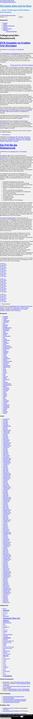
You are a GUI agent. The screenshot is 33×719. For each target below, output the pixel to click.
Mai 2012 (5, 598)
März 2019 (5, 507)
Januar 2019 (6, 508)
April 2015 (5, 550)
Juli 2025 (5, 427)
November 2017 (7, 519)
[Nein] (11, 718)
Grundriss (5, 357)
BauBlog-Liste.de (7, 28)
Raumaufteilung (6, 658)
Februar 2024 (6, 440)
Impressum (5, 30)
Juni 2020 (5, 491)
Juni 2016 (5, 536)
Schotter (4, 660)
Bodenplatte (6, 330)
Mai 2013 (5, 581)
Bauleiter (4, 608)
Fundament (6, 351)
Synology (2, 141)
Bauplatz (5, 326)
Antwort (15, 141)
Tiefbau (5, 396)
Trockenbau (6, 400)
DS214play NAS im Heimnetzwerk (12, 53)
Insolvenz (5, 364)
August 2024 (6, 433)
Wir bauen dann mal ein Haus (16, 5)
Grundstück (7, 638)
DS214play (12, 138)
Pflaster (5, 378)
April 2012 (5, 599)
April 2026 (5, 424)
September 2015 (7, 545)
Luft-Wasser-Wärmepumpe (8, 646)
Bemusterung (6, 329)
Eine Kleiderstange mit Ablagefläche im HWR (14, 700)
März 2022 (5, 470)
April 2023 (5, 452)
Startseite (5, 23)
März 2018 (5, 518)
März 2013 (5, 584)
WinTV (10, 141)
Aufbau (5, 319)
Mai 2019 (5, 504)
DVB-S (18, 138)
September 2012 (7, 592)
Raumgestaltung (7, 383)
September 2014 (7, 559)
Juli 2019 (5, 503)
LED (4, 645)
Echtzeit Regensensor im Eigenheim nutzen (13, 696)
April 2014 (5, 566)
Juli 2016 (5, 535)
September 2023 (7, 445)
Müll (4, 375)
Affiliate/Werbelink (6, 134)
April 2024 (5, 437)
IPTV (16, 137)
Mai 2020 (5, 493)
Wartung (5, 409)
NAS (23, 139)
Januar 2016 (6, 540)
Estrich (4, 344)
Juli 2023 (5, 448)
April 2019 (5, 505)
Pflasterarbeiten (6, 653)
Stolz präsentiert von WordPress (18, 713)
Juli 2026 (5, 420)
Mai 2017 (5, 525)
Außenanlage (6, 320)
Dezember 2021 (7, 473)
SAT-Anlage (27, 137)
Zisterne (5, 413)
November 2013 (7, 573)
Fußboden (5, 353)
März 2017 (5, 528)
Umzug (5, 403)
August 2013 (6, 577)
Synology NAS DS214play (9, 218)
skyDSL (2, 158)
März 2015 (5, 552)
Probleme (5, 382)
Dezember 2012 (7, 588)
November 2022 (7, 459)
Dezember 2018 (7, 510)
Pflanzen (5, 652)
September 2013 (7, 575)
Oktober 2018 (6, 511)
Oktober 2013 (6, 574)
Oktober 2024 (6, 431)
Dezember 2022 (7, 458)
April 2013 (5, 582)
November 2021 (7, 475)
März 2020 (5, 496)
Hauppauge (27, 138)
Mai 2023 (5, 451)
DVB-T (22, 138)
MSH (4, 649)
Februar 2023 (6, 455)
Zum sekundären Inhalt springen (8, 2)
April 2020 (5, 494)
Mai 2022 (5, 468)
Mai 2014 (5, 564)
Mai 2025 (5, 428)
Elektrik (5, 341)
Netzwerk (20, 137)
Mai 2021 (5, 482)
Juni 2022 (5, 466)
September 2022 (7, 462)
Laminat (5, 372)
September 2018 (7, 512)
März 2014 (5, 567)
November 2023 (7, 442)
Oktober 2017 (6, 521)
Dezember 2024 (7, 430)
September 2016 (7, 533)
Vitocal (4, 668)
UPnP (6, 141)
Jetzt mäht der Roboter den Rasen (11, 702)
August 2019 (6, 501)
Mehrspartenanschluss (7, 648)
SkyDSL (25, 309)
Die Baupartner (7, 336)
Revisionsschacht (7, 385)
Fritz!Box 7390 (6, 155)
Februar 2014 (6, 568)
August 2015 (6, 546)
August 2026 (6, 419)
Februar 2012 (6, 602)
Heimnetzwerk (11, 139)
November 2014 (7, 556)
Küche (4, 371)
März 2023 (5, 454)
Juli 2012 (5, 595)
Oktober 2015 (6, 543)
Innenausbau (6, 362)
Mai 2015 (5, 549)
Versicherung (6, 404)
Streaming (28, 139)
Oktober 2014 (6, 557)
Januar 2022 (6, 472)
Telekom (4, 664)
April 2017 (5, 526)
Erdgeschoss (6, 627)
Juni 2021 (5, 480)
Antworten (17, 310)
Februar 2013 (6, 585)
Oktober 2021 (6, 476)
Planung (6, 655)
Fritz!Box (2, 309)
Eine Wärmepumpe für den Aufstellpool (20, 682)
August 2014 (6, 560)
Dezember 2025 (7, 426)
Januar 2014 (6, 570)
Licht (4, 374)
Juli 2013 (5, 578)
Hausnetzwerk (3, 139)
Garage (5, 354)
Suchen (2, 17)
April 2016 (5, 538)
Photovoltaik (6, 379)
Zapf (4, 672)
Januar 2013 (6, 587)
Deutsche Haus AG (11, 618)
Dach (4, 332)
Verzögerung (6, 406)
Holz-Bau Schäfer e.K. (8, 640)
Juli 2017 (5, 522)
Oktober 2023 (6, 444)
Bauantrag (5, 325)
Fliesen (5, 350)
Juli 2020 (5, 490)
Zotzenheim (7, 676)
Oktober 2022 (6, 461)
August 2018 (6, 514)
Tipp (4, 397)
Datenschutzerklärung (11, 31)
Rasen (4, 657)
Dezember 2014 (7, 554)
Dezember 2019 (7, 497)
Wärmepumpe (6, 671)
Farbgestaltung (6, 346)
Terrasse (5, 395)
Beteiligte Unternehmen (9, 26)
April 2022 (5, 469)
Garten (4, 355)
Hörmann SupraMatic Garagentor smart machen (14, 699)
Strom (4, 392)
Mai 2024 (5, 435)
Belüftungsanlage (7, 327)
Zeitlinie (5, 24)
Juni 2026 (5, 421)
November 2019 (7, 498)
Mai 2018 (5, 515)
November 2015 (7, 542)
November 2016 (7, 532)
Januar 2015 (6, 553)
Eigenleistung (6, 340)
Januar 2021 (6, 484)
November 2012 (7, 589)
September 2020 (7, 487)
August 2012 (6, 594)
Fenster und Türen (7, 347)
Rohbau (5, 386)
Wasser (5, 410)
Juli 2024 (5, 434)
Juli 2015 (5, 547)
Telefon (2, 307)
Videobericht (6, 407)
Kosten (5, 369)
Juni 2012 (5, 596)
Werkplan (5, 411)
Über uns (5, 27)
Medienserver (18, 139)
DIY (4, 337)
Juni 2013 (5, 580)
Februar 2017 (6, 529)
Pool (4, 381)
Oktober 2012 (6, 591)
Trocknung (5, 402)
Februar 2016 (6, 539)
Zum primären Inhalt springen (7, 0)
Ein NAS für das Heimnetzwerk (8, 146)
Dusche (5, 339)
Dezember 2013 (7, 571)
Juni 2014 (5, 563)
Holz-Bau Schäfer (7, 361)
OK (22, 716)
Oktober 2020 (6, 486)
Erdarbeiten (6, 343)
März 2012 (5, 601)
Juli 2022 (5, 465)
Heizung (5, 360)
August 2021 (6, 479)
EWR (4, 628)
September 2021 (7, 477)
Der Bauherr (21, 49)
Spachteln (5, 390)
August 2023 (6, 447)
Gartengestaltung (7, 634)
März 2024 (5, 438)
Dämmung (5, 333)
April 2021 (5, 483)
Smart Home (6, 389)
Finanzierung (6, 348)
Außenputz (5, 322)
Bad (4, 323)
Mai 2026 (5, 423)
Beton (4, 614)
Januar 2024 (6, 441)
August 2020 (6, 489)
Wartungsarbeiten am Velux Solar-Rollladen (18, 689)
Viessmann (5, 667)
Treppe (4, 399)
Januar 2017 (6, 531)
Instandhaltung (6, 365)
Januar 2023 (6, 456)
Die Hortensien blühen (8, 698)
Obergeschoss (6, 651)
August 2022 (6, 463)
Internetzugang (13, 306)
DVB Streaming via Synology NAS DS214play (15, 44)
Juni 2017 (5, 524)
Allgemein (12, 137)
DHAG (5, 334)
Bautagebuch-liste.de (8, 711)
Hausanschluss (6, 358)
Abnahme (5, 316)
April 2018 (5, 517)
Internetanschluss (7, 642)
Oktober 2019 (6, 500)
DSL (4, 624)
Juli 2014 (5, 561)
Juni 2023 (5, 449)
